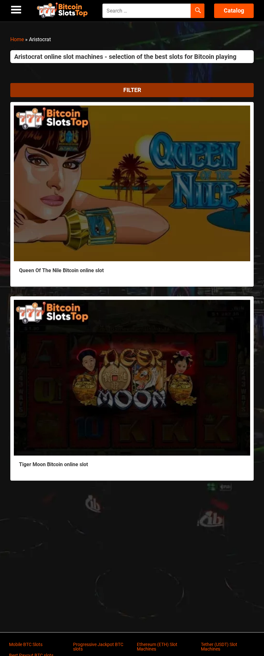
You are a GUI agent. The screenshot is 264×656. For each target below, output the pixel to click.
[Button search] (197, 11)
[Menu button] (16, 10)
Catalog (234, 10)
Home (17, 39)
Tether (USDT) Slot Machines (219, 646)
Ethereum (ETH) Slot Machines (157, 646)
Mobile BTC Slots (25, 644)
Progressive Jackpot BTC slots (98, 646)
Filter (132, 90)
